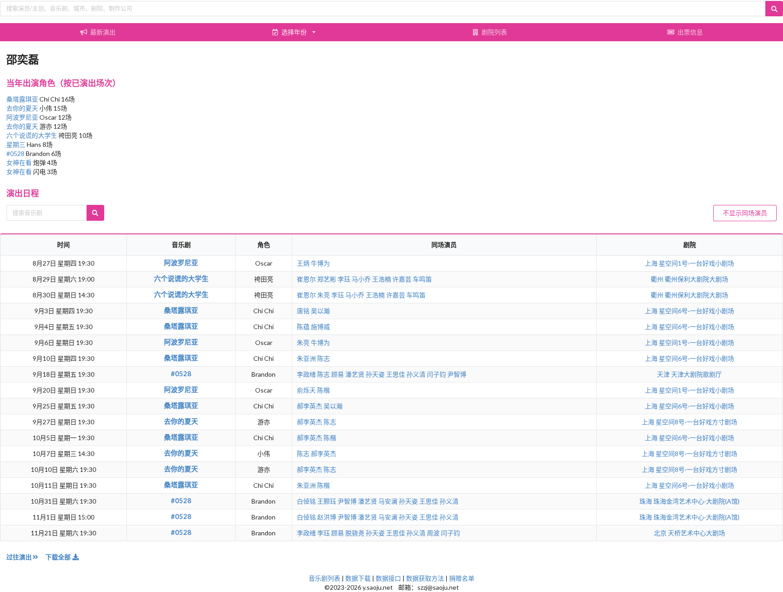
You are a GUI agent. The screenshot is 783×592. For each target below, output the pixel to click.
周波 (433, 533)
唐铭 (303, 311)
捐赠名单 (461, 578)
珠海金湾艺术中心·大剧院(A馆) (696, 501)
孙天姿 (375, 374)
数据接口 (388, 578)
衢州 (658, 279)
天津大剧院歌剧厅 (696, 374)
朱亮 (323, 295)
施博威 (320, 326)
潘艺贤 (354, 374)
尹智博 (456, 374)
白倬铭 (306, 501)
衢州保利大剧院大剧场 (696, 279)
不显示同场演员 (745, 213)
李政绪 (306, 374)
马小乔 (361, 279)
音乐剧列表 (324, 578)
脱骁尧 (354, 533)
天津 (664, 374)
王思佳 (395, 374)
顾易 (337, 374)
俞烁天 (306, 390)
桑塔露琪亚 (22, 99)
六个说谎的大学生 (32, 135)
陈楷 (323, 390)
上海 (652, 263)
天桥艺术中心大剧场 (696, 533)
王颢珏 (326, 501)
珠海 (646, 501)
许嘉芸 (401, 279)
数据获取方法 (425, 578)
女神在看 (19, 162)
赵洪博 (326, 517)
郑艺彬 (326, 279)
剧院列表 (494, 32)
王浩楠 (381, 279)
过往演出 (19, 557)
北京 (661, 533)
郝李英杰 (309, 406)
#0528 (16, 153)
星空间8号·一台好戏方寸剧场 (696, 422)
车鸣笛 (422, 279)
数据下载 (358, 578)
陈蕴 (303, 326)
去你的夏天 (22, 108)
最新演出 (103, 32)
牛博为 (320, 263)
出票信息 (690, 32)
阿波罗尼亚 (22, 117)
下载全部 (58, 557)
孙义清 (415, 374)
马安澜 (387, 501)
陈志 (323, 358)
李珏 (344, 279)
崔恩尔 (306, 279)
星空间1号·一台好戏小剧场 (696, 263)
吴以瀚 (320, 311)
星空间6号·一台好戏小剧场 (696, 311)
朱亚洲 (306, 358)
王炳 (303, 263)
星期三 (16, 144)
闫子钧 (436, 374)
